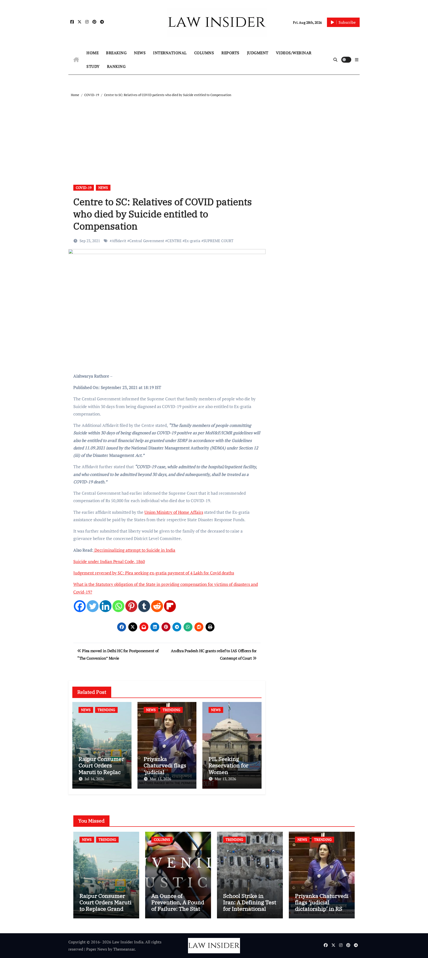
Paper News (96, 949)
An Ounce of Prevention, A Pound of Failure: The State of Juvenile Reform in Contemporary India (177, 912)
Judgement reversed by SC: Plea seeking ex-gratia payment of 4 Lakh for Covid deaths (153, 573)
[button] (356, 59)
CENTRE (174, 240)
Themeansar (124, 949)
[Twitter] (93, 606)
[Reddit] (157, 606)
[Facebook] (80, 606)
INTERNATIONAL (170, 52)
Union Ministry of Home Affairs (173, 512)
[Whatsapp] (118, 606)
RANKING (116, 66)
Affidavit (119, 240)
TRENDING (106, 709)
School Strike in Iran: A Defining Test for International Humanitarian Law (249, 905)
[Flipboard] (170, 606)
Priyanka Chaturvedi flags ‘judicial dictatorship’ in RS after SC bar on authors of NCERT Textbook (321, 912)
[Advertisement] (215, 135)
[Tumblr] (144, 606)
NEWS (140, 52)
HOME (92, 52)
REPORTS (230, 52)
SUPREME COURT (218, 240)
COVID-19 (83, 187)
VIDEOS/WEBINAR (294, 52)
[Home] (76, 59)
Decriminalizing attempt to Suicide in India (134, 550)
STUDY (93, 66)
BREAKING (116, 52)
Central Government (146, 240)
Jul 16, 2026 (94, 778)
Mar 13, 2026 (160, 778)
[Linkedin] (105, 606)
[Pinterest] (131, 606)
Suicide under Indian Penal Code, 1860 (109, 561)
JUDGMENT (257, 52)
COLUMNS (204, 52)
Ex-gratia (192, 240)
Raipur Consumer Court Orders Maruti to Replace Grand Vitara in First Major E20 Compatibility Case (106, 912)
